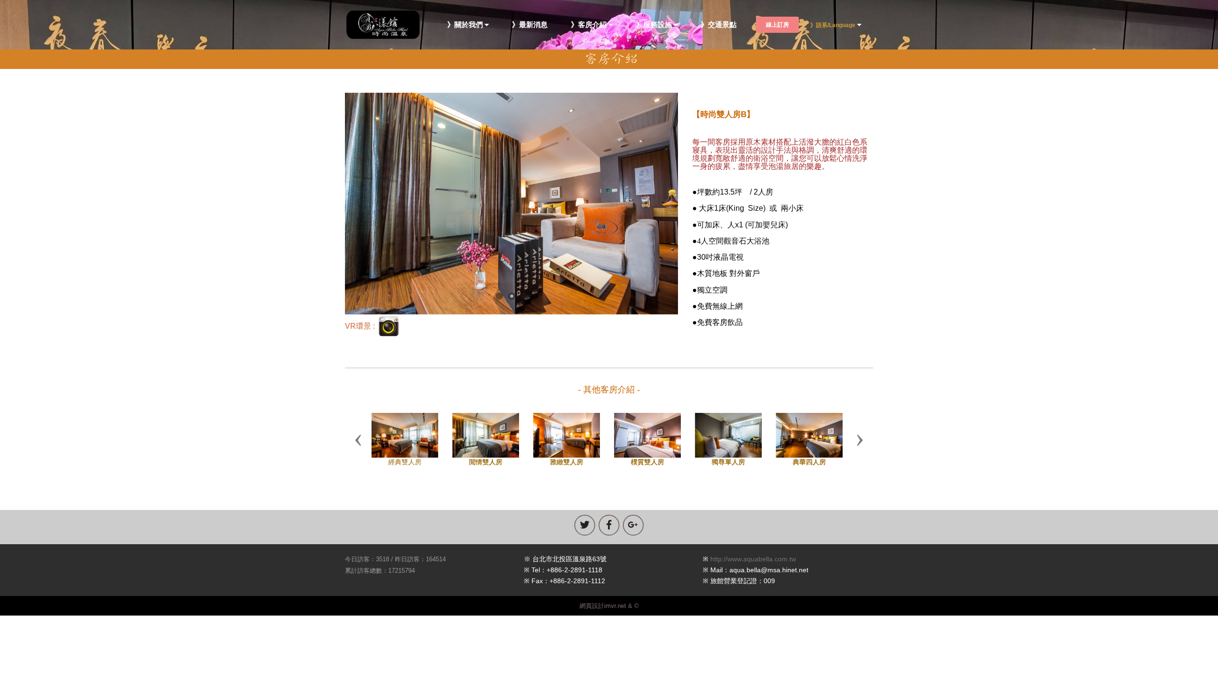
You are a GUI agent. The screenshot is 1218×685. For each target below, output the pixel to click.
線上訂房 (777, 24)
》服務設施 (654, 25)
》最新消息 (530, 25)
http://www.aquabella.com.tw (753, 559)
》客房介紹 (589, 25)
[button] (358, 439)
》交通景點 (719, 25)
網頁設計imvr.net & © (609, 605)
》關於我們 (465, 25)
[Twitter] (584, 525)
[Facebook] (609, 525)
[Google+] (633, 525)
